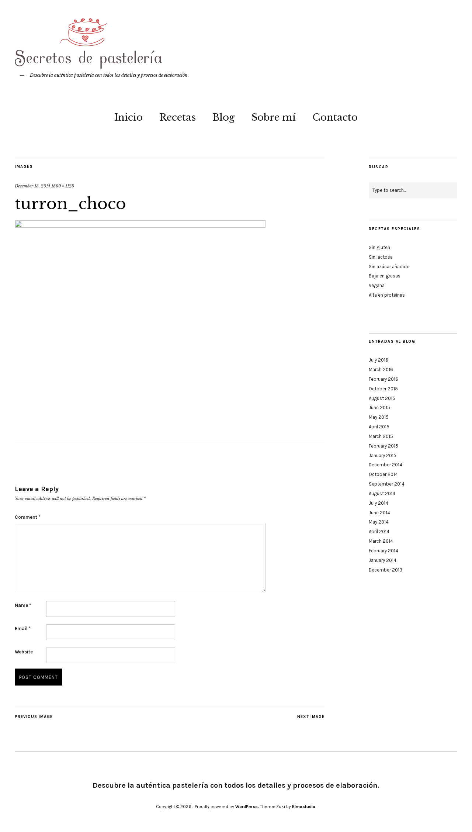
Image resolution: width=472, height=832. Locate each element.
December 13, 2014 (32, 186)
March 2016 (381, 369)
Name (23, 605)
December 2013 (385, 570)
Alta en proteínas (387, 295)
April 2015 (379, 426)
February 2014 (383, 550)
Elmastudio (303, 806)
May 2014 (379, 522)
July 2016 (378, 360)
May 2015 (379, 417)
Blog (223, 117)
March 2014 (381, 541)
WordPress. (247, 806)
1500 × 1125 (62, 186)
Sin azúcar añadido (389, 266)
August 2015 (382, 398)
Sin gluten (379, 247)
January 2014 (382, 560)
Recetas (177, 117)
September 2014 (387, 484)
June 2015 (379, 407)
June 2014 (379, 512)
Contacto (335, 117)
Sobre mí (273, 117)
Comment (27, 517)
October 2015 (383, 388)
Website (24, 652)
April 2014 (379, 531)
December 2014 (385, 464)
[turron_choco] (140, 225)
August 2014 (382, 493)
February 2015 (383, 446)
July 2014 (378, 503)
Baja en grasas (384, 276)
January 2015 (382, 455)
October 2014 (383, 474)
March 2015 (381, 436)
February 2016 (383, 379)
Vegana (377, 285)
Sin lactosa (381, 257)
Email (23, 628)
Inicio (128, 117)
